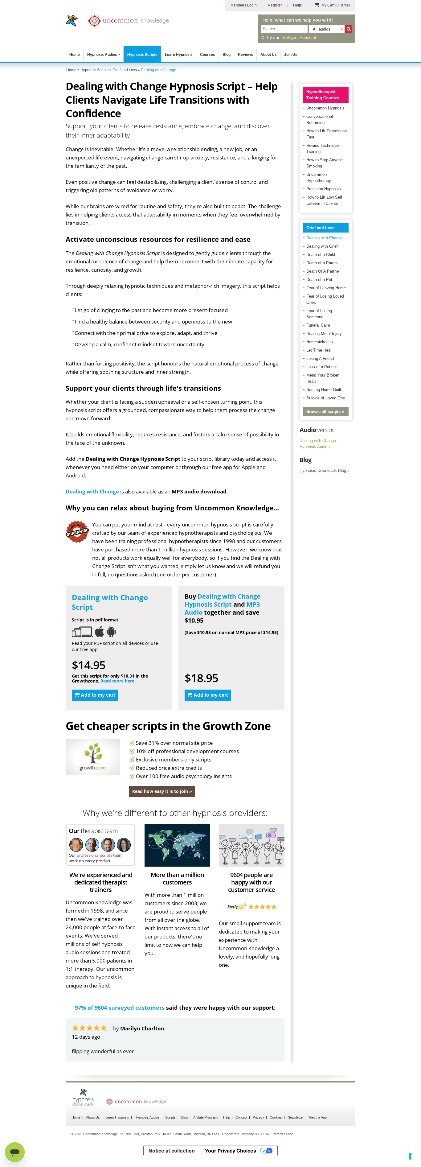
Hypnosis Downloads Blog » (324, 470)
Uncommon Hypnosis (325, 108)
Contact (241, 1117)
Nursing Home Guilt (323, 389)
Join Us (290, 54)
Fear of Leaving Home (326, 288)
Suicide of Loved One (325, 398)
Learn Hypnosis (179, 54)
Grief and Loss (320, 227)
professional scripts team (100, 855)
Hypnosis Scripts (142, 54)
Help (226, 1117)
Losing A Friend (320, 358)
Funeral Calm (318, 325)
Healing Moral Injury (324, 333)
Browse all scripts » (325, 411)
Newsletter (296, 1117)
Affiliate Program (205, 1117)
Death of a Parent (322, 263)
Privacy (258, 1117)
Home (74, 54)
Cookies (276, 1117)
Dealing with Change (92, 491)
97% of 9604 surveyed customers (120, 1007)
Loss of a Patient (321, 367)
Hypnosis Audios (102, 54)
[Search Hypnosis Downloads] (348, 29)
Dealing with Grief (322, 246)
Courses (207, 54)
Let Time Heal (318, 350)
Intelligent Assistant (298, 37)
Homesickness (319, 342)
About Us (268, 54)
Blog (227, 54)
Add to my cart (98, 695)
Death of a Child (320, 254)
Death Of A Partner (323, 271)
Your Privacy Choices (230, 1151)
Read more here (117, 681)
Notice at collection (172, 1151)
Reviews (245, 54)
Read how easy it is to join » (162, 791)
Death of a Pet (319, 279)
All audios (321, 29)
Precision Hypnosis (323, 189)
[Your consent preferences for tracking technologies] (410, 1156)
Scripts (170, 1117)
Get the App (318, 1117)
